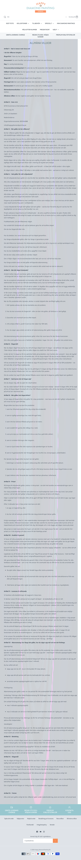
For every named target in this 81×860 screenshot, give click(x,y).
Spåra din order (9, 818)
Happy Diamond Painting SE (42, 850)
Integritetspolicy (42, 825)
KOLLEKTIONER (22, 23)
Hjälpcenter (20, 818)
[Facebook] (37, 831)
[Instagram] (44, 831)
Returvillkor (60, 818)
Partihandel (30, 825)
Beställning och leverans (46, 818)
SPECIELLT (48, 23)
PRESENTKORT (45, 30)
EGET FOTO (10, 23)
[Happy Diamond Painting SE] (40, 7)
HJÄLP (55, 30)
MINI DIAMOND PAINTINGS (66, 23)
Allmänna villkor (72, 818)
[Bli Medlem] (55, 841)
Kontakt (52, 825)
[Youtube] (40, 831)
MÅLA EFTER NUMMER (29, 30)
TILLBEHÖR (36, 23)
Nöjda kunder (31, 818)
